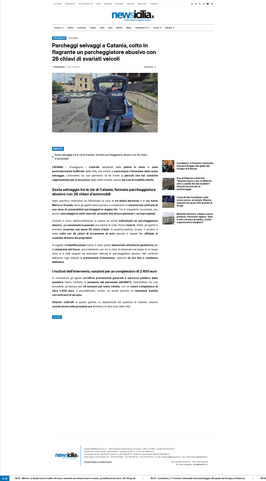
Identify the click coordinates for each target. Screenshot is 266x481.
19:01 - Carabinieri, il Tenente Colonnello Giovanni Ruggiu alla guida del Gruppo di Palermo (179, 478)
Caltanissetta (86, 4)
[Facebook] (195, 3)
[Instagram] (203, 3)
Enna (98, 4)
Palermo (119, 4)
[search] (192, 4)
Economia (81, 28)
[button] (105, 102)
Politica (70, 28)
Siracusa (142, 4)
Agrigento (70, 4)
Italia (110, 28)
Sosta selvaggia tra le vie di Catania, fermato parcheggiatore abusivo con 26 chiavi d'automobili (101, 156)
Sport (102, 28)
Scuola (156, 28)
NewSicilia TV (141, 28)
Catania (58, 4)
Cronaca (57, 28)
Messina (108, 4)
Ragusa (130, 4)
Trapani (153, 4)
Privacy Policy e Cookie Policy (98, 462)
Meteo (128, 28)
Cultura (93, 28)
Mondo (119, 28)
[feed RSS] (212, 3)
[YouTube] (208, 3)
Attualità (168, 28)
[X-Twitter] (200, 3)
